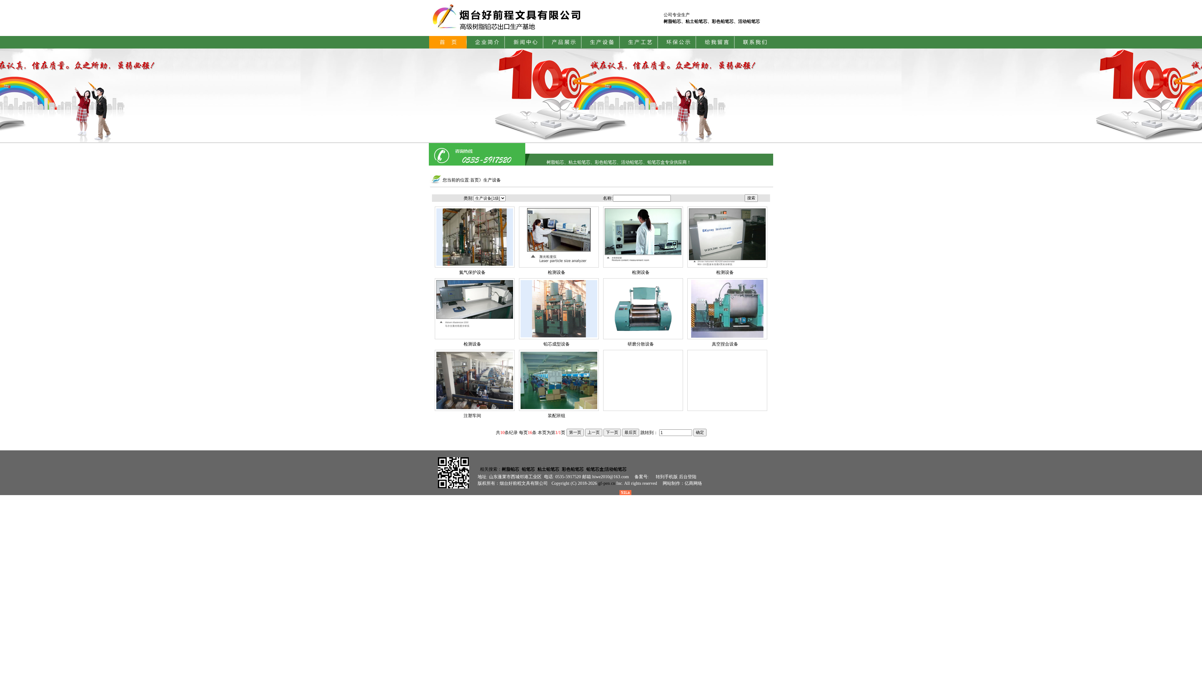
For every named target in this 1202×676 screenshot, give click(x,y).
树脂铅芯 (510, 469)
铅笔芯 (528, 469)
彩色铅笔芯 (573, 469)
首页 (474, 180)
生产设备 (492, 180)
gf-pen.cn (606, 483)
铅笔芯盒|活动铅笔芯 (606, 469)
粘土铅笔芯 (548, 469)
